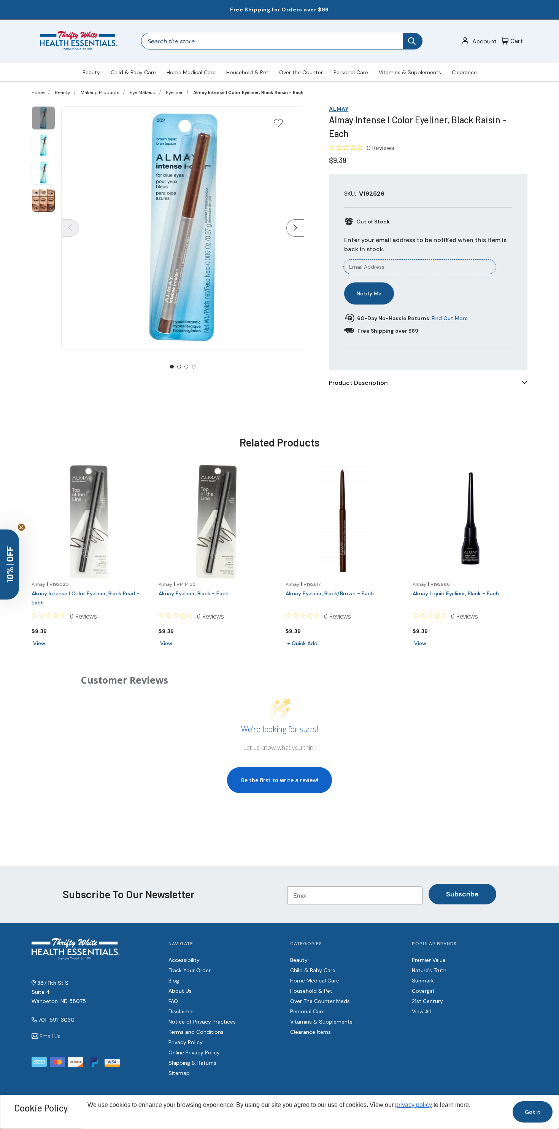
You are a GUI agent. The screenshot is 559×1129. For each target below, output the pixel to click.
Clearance (464, 72)
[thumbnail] (43, 118)
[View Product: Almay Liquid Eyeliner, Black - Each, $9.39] (470, 521)
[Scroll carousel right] (295, 228)
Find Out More (450, 318)
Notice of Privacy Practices (202, 1021)
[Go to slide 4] (193, 366)
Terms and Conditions (196, 1032)
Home (38, 92)
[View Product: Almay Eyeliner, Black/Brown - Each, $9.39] (343, 521)
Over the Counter (301, 72)
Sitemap (179, 1073)
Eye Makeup (143, 92)
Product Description (358, 383)
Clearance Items (310, 1032)
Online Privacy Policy (194, 1052)
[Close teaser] (21, 527)
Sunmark (423, 980)
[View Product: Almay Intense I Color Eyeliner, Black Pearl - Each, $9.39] (89, 521)
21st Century (427, 1001)
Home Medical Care (191, 72)
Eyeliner (174, 92)
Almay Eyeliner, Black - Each (194, 593)
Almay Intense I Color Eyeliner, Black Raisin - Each (248, 92)
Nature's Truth (429, 970)
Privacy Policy (185, 1042)
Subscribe (462, 894)
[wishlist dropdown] (278, 125)
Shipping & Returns (192, 1062)
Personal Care (350, 72)
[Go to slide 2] (179, 366)
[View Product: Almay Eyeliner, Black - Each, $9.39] (216, 521)
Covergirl (423, 990)
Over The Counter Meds (320, 1001)
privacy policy (413, 1105)
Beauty (91, 72)
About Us (180, 990)
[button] (9, 564)
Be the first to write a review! (279, 780)
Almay (338, 108)
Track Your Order (189, 970)
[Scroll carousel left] (70, 228)
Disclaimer (181, 1011)
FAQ (173, 1001)
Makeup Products (100, 92)
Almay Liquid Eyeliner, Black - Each (456, 593)
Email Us (50, 1036)
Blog (173, 980)
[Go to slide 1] (172, 366)
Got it (532, 1111)
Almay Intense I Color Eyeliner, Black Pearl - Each (86, 598)
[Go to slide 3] (186, 366)
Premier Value (429, 960)
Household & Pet (247, 72)
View (39, 643)
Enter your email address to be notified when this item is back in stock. (425, 244)
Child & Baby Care (133, 72)
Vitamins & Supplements (410, 72)
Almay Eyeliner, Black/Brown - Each (330, 593)
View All (421, 1011)
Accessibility (184, 960)
